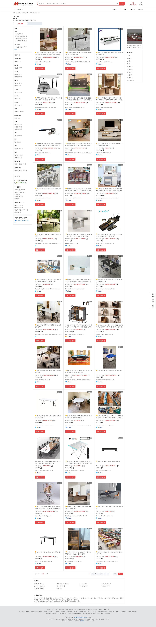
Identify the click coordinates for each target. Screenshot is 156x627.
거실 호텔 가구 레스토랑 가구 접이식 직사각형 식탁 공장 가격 (109, 280)
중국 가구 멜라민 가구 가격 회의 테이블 (109, 461)
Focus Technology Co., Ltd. (80, 617)
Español (57, 611)
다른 (15, 49)
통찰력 (100, 609)
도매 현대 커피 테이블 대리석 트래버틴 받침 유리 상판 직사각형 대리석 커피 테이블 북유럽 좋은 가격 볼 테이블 (78, 280)
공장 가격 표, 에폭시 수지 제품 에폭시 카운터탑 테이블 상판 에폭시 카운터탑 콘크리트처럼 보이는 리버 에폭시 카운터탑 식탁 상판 (109, 417)
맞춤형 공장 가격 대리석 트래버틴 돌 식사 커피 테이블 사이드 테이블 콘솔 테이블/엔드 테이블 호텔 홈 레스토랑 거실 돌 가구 (48, 53)
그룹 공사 (18, 196)
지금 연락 (40, 68)
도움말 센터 (50, 609)
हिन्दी (106, 611)
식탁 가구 (130, 75)
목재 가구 (130, 66)
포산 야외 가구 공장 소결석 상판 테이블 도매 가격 (48, 189)
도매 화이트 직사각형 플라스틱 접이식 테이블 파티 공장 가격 (48, 417)
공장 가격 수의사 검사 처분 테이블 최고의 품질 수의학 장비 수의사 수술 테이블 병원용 (78, 235)
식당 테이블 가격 (106, 583)
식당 (18, 129)
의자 (128, 64)
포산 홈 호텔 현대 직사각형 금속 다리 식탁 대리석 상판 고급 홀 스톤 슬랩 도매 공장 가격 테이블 (78, 144)
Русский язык (82, 611)
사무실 (18, 148)
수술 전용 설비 (21, 47)
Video (59, 29)
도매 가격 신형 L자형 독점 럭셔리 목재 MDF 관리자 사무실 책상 (78, 507)
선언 (56, 609)
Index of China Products (89, 613)
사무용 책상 (21, 38)
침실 (18, 136)
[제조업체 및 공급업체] (23, 4)
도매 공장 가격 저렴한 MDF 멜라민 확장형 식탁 (48, 553)
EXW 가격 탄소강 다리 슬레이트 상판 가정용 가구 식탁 (109, 553)
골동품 (18, 74)
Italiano (75, 611)
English (27, 611)
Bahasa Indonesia (132, 611)
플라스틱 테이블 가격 (63, 583)
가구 (128, 55)
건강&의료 (17, 44)
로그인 (141, 5)
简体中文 (33, 611)
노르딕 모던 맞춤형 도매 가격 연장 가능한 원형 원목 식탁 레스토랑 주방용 (78, 417)
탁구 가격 (59, 588)
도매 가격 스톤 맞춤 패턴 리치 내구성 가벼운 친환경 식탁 (48, 235)
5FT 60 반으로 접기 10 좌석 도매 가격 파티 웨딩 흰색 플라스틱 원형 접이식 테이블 (48, 99)
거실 (18, 124)
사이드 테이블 (21, 41)
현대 (18, 77)
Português (69, 611)
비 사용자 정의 (20, 170)
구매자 (114, 9)
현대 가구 (130, 58)
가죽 (17, 61)
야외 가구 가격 (61, 586)
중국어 (18, 92)
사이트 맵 (94, 609)
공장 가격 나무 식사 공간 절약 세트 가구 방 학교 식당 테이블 (109, 53)
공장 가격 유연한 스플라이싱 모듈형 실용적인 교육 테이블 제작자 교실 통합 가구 (48, 280)
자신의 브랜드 (21, 210)
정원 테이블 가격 (39, 588)
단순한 (18, 68)
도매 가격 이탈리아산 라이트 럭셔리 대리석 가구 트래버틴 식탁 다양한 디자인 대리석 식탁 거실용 (109, 99)
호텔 (18, 127)
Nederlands (101, 611)
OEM (18, 207)
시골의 (17, 98)
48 (47, 574)
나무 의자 (130, 69)
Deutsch (63, 611)
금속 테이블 (130, 80)
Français (51, 611)
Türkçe (117, 611)
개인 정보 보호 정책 (71, 609)
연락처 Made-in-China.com (84, 609)
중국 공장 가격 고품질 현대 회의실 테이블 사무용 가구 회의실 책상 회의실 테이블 (48, 462)
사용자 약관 (61, 609)
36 (43, 574)
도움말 (124, 9)
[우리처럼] (105, 609)
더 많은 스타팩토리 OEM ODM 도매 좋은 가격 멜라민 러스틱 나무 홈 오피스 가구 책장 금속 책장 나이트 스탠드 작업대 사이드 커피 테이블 (78, 326)
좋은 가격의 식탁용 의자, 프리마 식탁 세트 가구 (109, 507)
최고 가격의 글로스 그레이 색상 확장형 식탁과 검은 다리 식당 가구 (78, 53)
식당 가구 (130, 72)
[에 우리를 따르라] (108, 609)
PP (17, 118)
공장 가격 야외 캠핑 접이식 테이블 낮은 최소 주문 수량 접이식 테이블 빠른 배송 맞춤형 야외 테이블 (78, 462)
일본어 (18, 83)
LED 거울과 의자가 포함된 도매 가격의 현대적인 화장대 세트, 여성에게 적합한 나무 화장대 (109, 189)
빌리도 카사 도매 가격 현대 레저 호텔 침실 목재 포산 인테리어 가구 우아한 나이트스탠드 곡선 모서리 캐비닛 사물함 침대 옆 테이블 (109, 326)
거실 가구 (130, 78)
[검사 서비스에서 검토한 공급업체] (22, 180)
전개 (18, 157)
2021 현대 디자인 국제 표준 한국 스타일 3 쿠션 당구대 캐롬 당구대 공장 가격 (78, 371)
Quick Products (62, 613)
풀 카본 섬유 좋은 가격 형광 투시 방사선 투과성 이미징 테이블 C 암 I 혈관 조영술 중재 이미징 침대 (48, 144)
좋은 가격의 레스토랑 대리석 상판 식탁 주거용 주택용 (48, 371)
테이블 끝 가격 (105, 586)
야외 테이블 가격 (39, 583)
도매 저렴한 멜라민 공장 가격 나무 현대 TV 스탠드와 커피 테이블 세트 (109, 144)
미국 (17, 85)
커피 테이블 (21, 36)
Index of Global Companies (103, 613)
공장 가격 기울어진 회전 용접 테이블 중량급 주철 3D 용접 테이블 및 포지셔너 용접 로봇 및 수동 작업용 (78, 99)
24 (39, 574)
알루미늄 (19, 111)
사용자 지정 (20, 164)
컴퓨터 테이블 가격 (39, 586)
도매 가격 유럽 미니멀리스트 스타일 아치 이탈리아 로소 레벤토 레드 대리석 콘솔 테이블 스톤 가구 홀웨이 (78, 190)
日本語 (45, 611)
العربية (94, 611)
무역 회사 (19, 190)
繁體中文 (39, 611)
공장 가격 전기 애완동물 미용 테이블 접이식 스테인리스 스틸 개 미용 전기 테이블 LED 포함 (48, 507)
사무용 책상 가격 (83, 586)
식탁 (19, 34)
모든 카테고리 (19, 9)
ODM (18, 205)
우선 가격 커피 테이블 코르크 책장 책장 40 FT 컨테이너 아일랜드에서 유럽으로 (78, 553)
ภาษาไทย (111, 611)
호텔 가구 (130, 61)
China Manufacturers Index (74, 613)
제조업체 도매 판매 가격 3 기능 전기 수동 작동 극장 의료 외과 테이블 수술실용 (109, 235)
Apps (132, 9)
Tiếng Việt (123, 611)
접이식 (18, 155)
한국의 (18, 105)
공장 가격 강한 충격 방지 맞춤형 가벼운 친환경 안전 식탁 (48, 326)
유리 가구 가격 (83, 583)
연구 (17, 142)
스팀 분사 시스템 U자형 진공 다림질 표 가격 (110, 370)
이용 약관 (81, 621)
